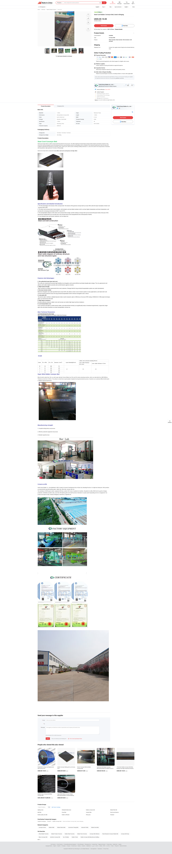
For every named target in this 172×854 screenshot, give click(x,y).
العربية (93, 845)
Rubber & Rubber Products (51, 9)
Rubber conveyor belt (90, 810)
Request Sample (118, 29)
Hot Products (53, 844)
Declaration (100, 848)
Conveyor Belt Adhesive (94, 833)
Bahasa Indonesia (123, 845)
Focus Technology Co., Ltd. (77, 848)
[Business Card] (132, 112)
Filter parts (88, 814)
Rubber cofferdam (65, 814)
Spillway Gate (40, 810)
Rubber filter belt (113, 810)
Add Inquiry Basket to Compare (64, 56)
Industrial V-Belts (84, 827)
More (39, 839)
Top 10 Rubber (66, 837)
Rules (133, 7)
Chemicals (43, 9)
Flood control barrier (114, 812)
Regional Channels (101, 844)
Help (110, 7)
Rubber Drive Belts (95, 827)
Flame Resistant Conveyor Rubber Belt (110, 833)
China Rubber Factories (43, 833)
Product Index (109, 844)
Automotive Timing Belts (73, 827)
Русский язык (74, 845)
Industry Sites (94, 844)
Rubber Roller (51, 827)
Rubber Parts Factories (82, 833)
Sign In (96, 100)
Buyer (103, 7)
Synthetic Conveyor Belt (55, 837)
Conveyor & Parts (42, 827)
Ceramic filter (89, 812)
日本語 (101, 845)
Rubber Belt (60, 9)
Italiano (79, 845)
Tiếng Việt (117, 845)
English (54, 845)
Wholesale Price (88, 844)
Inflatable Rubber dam (66, 810)
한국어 (97, 845)
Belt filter (39, 812)
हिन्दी (104, 845)
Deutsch (83, 845)
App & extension (118, 7)
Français (68, 845)
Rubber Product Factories (56, 833)
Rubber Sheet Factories (69, 833)
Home (39, 9)
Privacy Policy (106, 848)
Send (48, 738)
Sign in (133, 3)
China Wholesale (80, 844)
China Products (60, 844)
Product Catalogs (56, 807)
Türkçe (112, 845)
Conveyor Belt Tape (125, 833)
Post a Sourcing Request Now (75, 738)
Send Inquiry (104, 25)
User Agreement (93, 848)
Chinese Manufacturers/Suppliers (70, 844)
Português (64, 845)
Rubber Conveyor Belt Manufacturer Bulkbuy (90, 837)
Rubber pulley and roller (42, 814)
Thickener (112, 814)
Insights (120, 844)
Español (58, 845)
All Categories (42, 7)
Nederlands (88, 845)
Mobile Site (115, 844)
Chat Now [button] (125, 25)
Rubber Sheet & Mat (61, 827)
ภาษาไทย (108, 845)
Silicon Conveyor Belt (43, 837)
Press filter (64, 812)
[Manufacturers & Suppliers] (45, 2)
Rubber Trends (75, 837)
